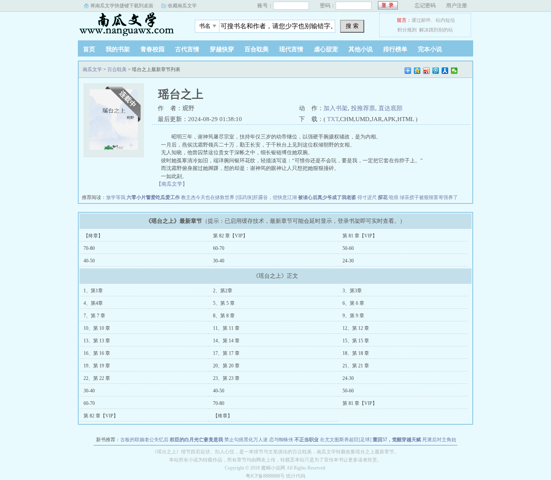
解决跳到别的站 (436, 30)
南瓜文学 (128, 24)
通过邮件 (421, 20)
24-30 (348, 261)
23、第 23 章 (226, 378)
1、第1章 (93, 290)
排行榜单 (395, 49)
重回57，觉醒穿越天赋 (397, 439)
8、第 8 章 (224, 316)
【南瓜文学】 (172, 184)
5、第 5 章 (224, 303)
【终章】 (93, 236)
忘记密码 (425, 5)
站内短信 (445, 20)
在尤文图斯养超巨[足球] (346, 439)
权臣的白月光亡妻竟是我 (196, 439)
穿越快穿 (222, 49)
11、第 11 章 (226, 328)
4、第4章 (93, 303)
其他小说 (361, 49)
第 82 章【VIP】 (230, 236)
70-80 (89, 248)
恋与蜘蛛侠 (281, 439)
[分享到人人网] (445, 70)
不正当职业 (306, 439)
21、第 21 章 (355, 366)
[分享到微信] (454, 70)
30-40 (218, 261)
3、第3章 (352, 290)
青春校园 (152, 49)
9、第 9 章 (353, 316)
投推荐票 (363, 108)
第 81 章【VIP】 (359, 236)
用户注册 (456, 5)
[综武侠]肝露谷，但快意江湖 (266, 197)
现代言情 (291, 49)
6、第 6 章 (353, 303)
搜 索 (352, 26)
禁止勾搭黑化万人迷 (246, 439)
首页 (89, 49)
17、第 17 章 (226, 353)
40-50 (89, 261)
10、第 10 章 (96, 328)
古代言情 (187, 49)
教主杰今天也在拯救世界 (207, 197)
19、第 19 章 (96, 366)
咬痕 (394, 197)
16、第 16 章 (96, 353)
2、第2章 (222, 290)
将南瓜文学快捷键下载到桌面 (121, 5)
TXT (332, 119)
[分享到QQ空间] (417, 70)
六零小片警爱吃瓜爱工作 (153, 197)
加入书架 (336, 108)
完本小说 (430, 49)
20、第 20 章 (226, 366)
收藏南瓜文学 (182, 5)
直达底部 (390, 108)
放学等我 (115, 197)
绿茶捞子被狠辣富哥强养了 (429, 197)
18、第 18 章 (355, 353)
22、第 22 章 (96, 378)
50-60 (348, 248)
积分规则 (407, 30)
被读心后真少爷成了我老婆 (327, 197)
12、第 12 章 (355, 328)
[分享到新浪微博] (426, 70)
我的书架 (118, 49)
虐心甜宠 (326, 49)
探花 (383, 197)
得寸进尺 (367, 197)
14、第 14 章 (226, 341)
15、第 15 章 (355, 341)
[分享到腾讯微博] (435, 70)
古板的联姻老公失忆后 (144, 439)
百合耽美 (256, 49)
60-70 (218, 248)
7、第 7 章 (94, 316)
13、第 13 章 (96, 341)
